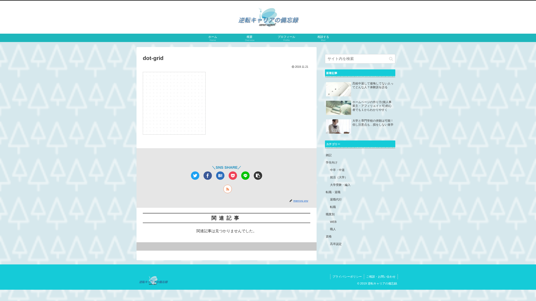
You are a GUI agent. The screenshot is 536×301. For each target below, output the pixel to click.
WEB (333, 221)
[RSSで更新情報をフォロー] (227, 189)
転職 (333, 207)
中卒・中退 (337, 170)
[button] (391, 58)
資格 (329, 236)
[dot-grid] (220, 175)
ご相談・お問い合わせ (381, 276)
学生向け (332, 162)
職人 (333, 229)
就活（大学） (339, 177)
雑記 (329, 155)
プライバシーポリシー (347, 276)
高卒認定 (336, 244)
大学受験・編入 (340, 184)
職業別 (330, 214)
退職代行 (336, 199)
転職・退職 (333, 192)
